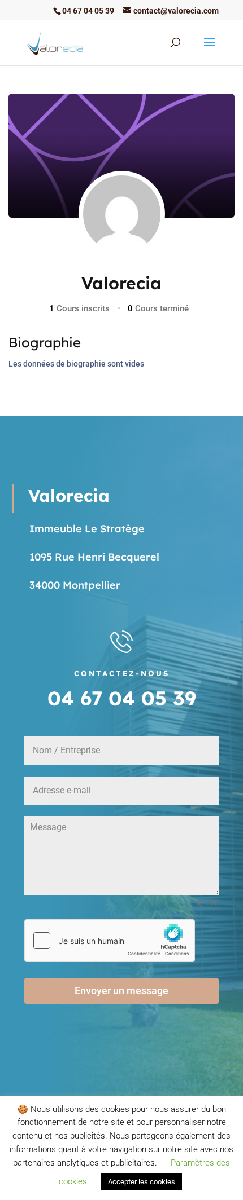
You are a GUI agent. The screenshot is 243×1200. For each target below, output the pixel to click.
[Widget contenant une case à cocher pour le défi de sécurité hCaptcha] (109, 940)
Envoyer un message (121, 990)
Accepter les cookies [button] (141, 1181)
